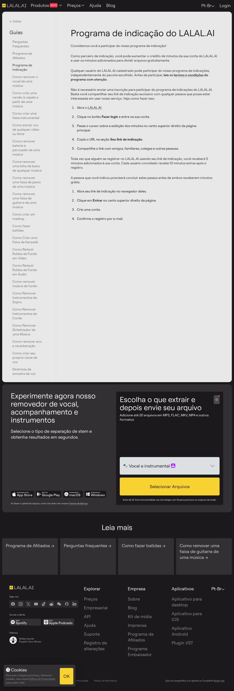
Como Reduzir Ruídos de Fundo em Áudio (24, 269)
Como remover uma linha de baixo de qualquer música (27, 166)
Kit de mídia (140, 616)
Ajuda (90, 625)
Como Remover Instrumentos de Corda (24, 313)
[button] (170, 486)
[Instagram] (20, 604)
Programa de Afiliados (141, 637)
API (87, 616)
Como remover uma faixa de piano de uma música (26, 182)
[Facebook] (13, 604)
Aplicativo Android (182, 631)
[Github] (66, 604)
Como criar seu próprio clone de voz (24, 357)
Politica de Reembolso (105, 680)
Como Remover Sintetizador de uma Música (24, 329)
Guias (16, 32)
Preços (90, 599)
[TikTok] (43, 604)
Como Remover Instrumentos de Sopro (24, 297)
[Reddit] (51, 604)
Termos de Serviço (78, 503)
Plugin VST (182, 642)
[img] (125, 466)
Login (225, 5)
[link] (59, 604)
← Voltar (16, 21)
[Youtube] (36, 604)
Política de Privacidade (76, 680)
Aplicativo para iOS (187, 616)
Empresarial (96, 607)
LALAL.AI (94, 107)
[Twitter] (28, 604)
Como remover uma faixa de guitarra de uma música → (199, 551)
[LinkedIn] (74, 604)
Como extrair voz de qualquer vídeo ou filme (25, 129)
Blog (132, 607)
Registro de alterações (95, 645)
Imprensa (137, 625)
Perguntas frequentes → (87, 545)
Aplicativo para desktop (187, 601)
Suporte (92, 634)
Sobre (134, 599)
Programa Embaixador (140, 651)
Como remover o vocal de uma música (25, 81)
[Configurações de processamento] (217, 399)
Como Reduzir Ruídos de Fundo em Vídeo (24, 253)
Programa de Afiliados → (30, 545)
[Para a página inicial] (44, 587)
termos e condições (188, 75)
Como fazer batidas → (143, 545)
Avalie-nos (219, 680)
